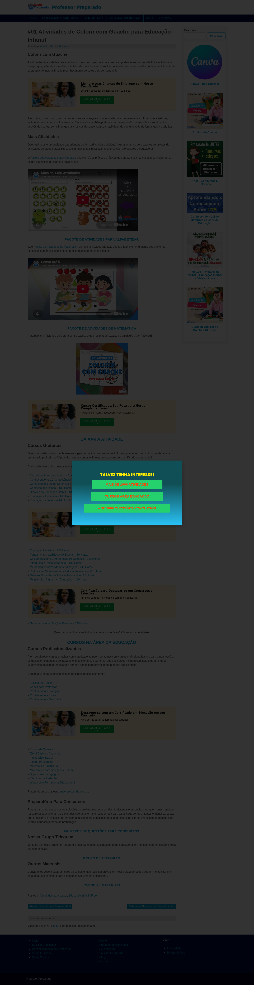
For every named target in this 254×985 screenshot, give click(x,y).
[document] (127, 492)
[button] (177, 465)
